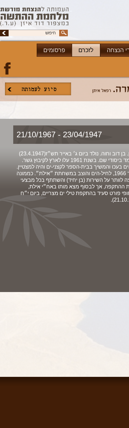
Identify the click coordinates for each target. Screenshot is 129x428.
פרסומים (54, 50)
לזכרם (86, 50)
